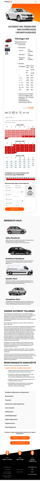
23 (15, 151)
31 (7, 138)
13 (33, 147)
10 (20, 147)
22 (11, 151)
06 (33, 145)
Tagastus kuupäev (8, 199)
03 (20, 145)
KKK (32, 469)
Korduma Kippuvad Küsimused (20, 437)
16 (15, 149)
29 (28, 136)
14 (7, 149)
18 (24, 149)
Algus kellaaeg (8, 194)
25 (24, 151)
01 (11, 145)
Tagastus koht (17, 185)
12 (28, 147)
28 (24, 136)
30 (33, 136)
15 (11, 149)
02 (15, 145)
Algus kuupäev (8, 190)
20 (33, 149)
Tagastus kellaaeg (8, 203)
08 (11, 147)
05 (28, 145)
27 (33, 151)
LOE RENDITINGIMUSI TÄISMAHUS (20, 443)
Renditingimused (32, 467)
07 (7, 147)
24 (20, 151)
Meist (32, 472)
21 (7, 151)
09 (15, 147)
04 (24, 145)
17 (20, 149)
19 (28, 149)
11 (24, 147)
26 (28, 151)
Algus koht (7, 185)
